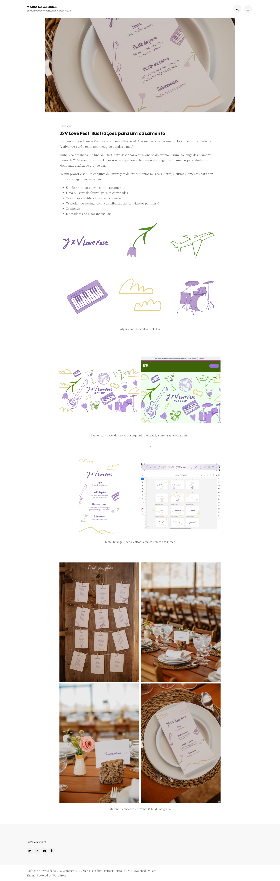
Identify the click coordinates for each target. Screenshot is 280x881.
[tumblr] (51, 851)
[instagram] (37, 851)
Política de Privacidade (41, 871)
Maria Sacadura (42, 7)
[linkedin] (30, 851)
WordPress (59, 875)
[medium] (44, 851)
